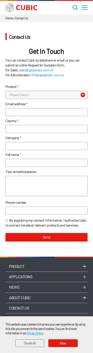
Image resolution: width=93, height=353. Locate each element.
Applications (20, 276)
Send (46, 237)
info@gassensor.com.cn (47, 75)
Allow (63, 343)
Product (17, 266)
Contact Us (19, 308)
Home (9, 18)
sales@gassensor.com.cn (36, 70)
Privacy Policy (35, 333)
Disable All (30, 343)
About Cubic (20, 297)
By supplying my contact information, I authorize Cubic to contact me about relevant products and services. (46, 222)
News (14, 287)
